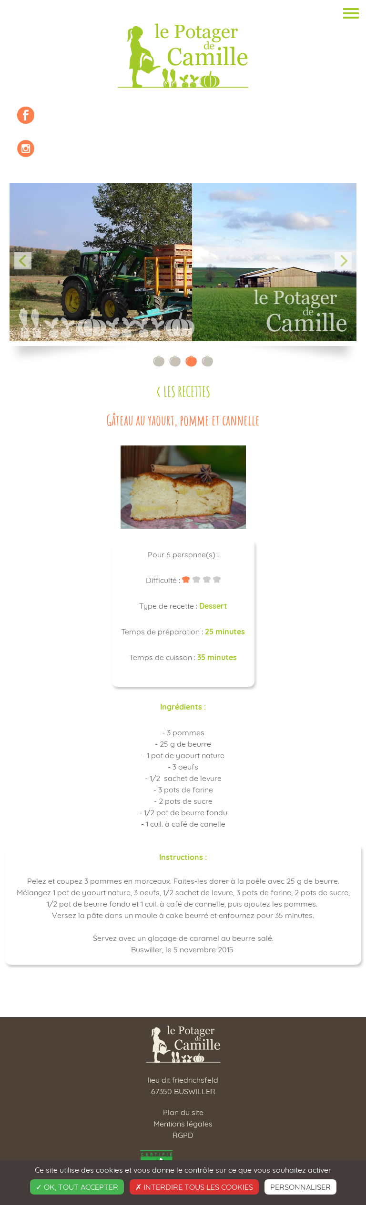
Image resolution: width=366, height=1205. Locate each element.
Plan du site (183, 1112)
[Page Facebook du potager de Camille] (25, 115)
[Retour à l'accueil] (183, 55)
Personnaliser (300, 1187)
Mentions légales (183, 1123)
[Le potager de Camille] (183, 1057)
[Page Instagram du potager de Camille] (25, 148)
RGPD (183, 1135)
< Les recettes (183, 391)
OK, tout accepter (80, 1187)
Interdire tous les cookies (197, 1187)
